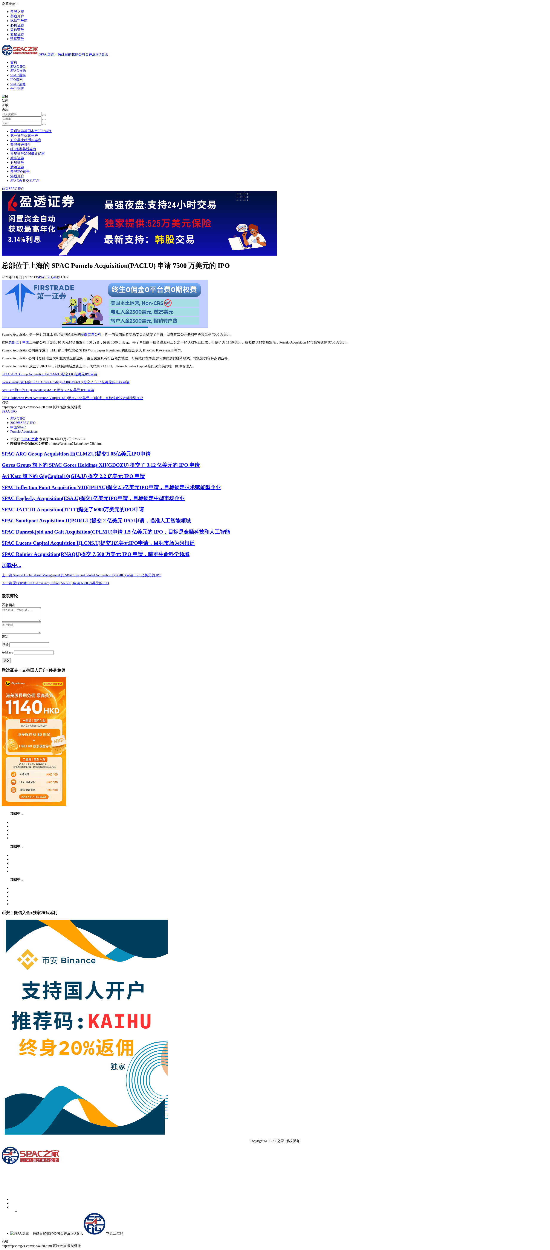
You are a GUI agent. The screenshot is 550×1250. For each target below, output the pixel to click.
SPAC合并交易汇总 (25, 181)
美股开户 (17, 16)
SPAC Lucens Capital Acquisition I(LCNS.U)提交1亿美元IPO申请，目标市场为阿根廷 (98, 543)
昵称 (5, 644)
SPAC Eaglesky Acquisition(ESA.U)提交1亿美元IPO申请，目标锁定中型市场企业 (93, 498)
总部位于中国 (19, 342)
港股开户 (17, 176)
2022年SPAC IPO (23, 423)
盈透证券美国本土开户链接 (31, 131)
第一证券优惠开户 (24, 135)
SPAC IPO (17, 66)
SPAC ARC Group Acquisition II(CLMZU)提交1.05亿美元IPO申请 (49, 374)
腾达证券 (17, 167)
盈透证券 (17, 30)
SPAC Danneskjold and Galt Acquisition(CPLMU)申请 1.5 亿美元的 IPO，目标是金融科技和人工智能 (116, 532)
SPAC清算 (18, 84)
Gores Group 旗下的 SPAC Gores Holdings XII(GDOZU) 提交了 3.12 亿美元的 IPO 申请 (66, 382)
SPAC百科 (18, 75)
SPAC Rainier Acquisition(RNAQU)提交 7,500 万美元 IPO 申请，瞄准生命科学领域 (95, 554)
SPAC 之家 (29, 439)
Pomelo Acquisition (23, 431)
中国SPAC (18, 427)
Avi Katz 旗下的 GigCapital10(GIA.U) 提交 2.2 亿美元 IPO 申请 (48, 390)
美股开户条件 (20, 144)
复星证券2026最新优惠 (27, 153)
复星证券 (17, 34)
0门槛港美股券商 (23, 149)
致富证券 (17, 39)
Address (8, 652)
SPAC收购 (18, 70)
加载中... (11, 565)
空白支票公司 (91, 334)
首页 (13, 62)
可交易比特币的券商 (25, 140)
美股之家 (17, 12)
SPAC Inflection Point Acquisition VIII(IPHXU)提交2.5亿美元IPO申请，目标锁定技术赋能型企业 (72, 398)
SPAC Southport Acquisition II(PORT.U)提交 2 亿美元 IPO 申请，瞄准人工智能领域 (96, 520)
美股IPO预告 (20, 171)
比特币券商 (19, 21)
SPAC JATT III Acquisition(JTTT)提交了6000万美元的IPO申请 (73, 509)
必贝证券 (17, 25)
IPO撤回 (16, 79)
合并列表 (17, 88)
